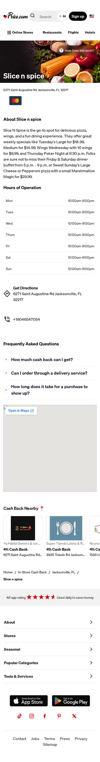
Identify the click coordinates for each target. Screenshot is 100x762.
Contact (19, 738)
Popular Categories (21, 663)
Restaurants (52, 32)
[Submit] (32, 16)
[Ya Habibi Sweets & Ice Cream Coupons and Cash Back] (22, 536)
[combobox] (48, 16)
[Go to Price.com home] (15, 16)
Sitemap (50, 744)
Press (65, 738)
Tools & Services (18, 676)
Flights (73, 32)
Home (8, 572)
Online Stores (22, 32)
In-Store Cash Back (32, 572)
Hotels (90, 32)
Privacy (81, 738)
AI (64, 16)
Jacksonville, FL (63, 572)
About (9, 622)
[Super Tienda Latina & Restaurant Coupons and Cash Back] (65, 536)
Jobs (35, 738)
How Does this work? (79, 50)
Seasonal (12, 649)
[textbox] (92, 16)
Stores (10, 636)
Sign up (78, 16)
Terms (49, 738)
